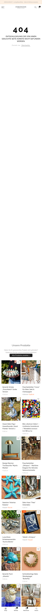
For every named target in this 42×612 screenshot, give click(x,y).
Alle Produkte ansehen (20, 355)
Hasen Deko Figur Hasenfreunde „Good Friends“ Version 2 (10, 426)
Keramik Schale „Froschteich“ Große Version (9, 389)
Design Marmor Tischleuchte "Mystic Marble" (10, 465)
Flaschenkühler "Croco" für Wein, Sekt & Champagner (31, 389)
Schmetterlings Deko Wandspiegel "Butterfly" (30, 576)
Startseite (26, 45)
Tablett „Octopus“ (29, 537)
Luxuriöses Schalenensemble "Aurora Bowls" (9, 539)
